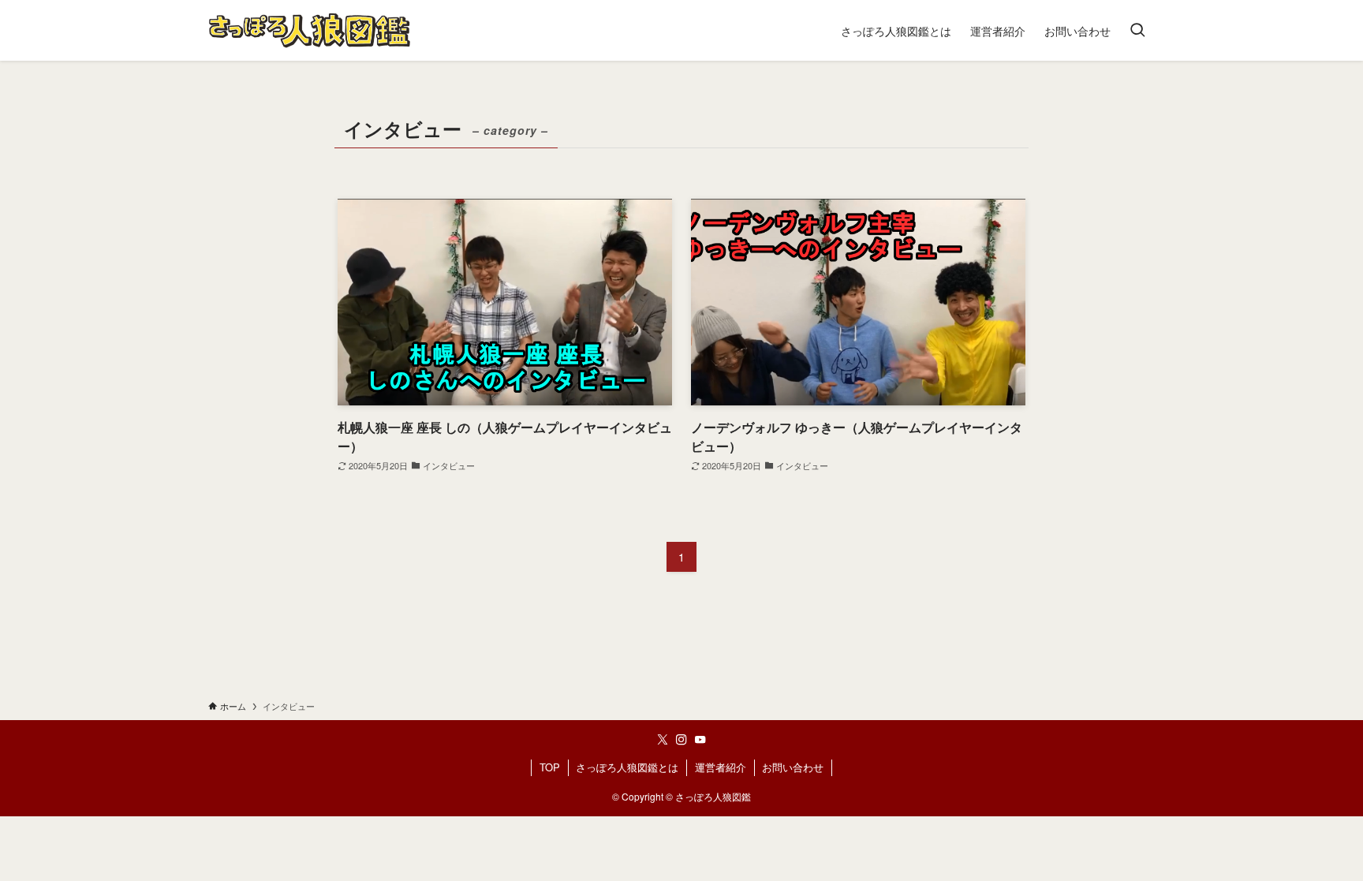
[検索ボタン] (1137, 30)
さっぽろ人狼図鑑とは (627, 767)
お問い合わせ (792, 767)
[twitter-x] (662, 740)
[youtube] (700, 740)
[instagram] (681, 740)
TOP (550, 767)
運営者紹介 (720, 767)
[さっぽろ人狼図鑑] (309, 30)
